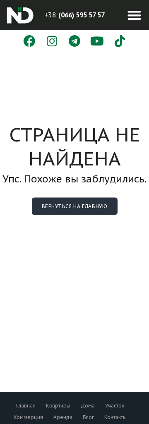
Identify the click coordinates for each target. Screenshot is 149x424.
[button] (134, 15)
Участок (114, 405)
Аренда (62, 417)
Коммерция (28, 417)
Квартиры (58, 405)
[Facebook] (29, 41)
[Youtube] (97, 41)
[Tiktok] (120, 41)
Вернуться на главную (75, 206)
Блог (88, 417)
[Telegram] (74, 41)
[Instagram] (52, 41)
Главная (26, 405)
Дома (88, 405)
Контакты (115, 417)
